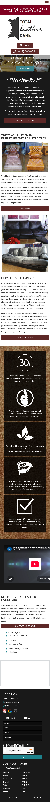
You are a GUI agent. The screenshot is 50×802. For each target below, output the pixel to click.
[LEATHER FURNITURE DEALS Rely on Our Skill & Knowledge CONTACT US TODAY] (25, 71)
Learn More (25, 209)
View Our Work (25, 338)
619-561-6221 (27, 605)
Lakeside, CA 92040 (12, 702)
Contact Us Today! (25, 120)
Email (26, 45)
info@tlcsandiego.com (30, 11)
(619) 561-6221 (27, 51)
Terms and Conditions (34, 797)
